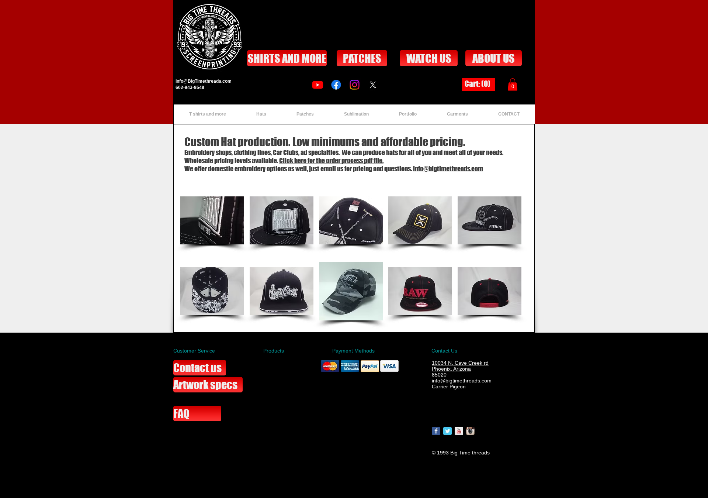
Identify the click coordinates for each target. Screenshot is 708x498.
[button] (512, 84)
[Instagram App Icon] (470, 431)
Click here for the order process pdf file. (331, 161)
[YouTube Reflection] (459, 431)
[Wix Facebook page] (436, 431)
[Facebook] (336, 84)
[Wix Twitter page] (447, 431)
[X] (373, 84)
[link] (479, 84)
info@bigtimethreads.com (448, 169)
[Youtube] (317, 84)
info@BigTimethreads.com (204, 81)
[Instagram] (354, 84)
